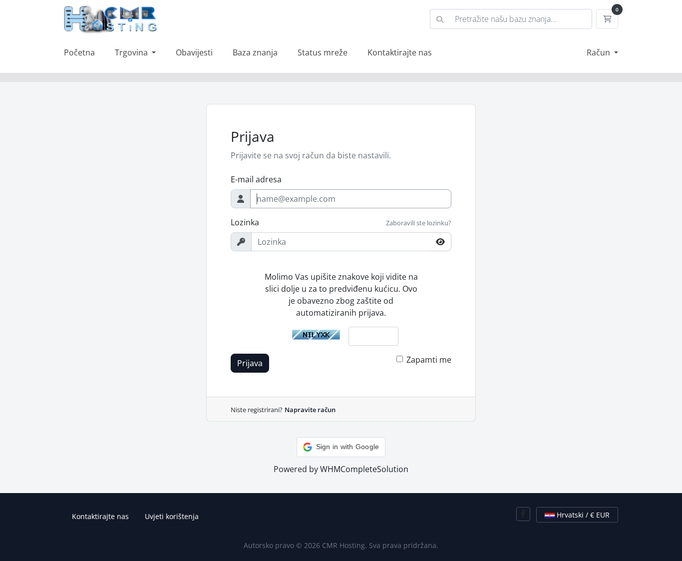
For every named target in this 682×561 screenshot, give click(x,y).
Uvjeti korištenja (172, 516)
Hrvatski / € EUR (582, 515)
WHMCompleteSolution (364, 469)
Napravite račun (310, 409)
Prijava (250, 363)
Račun (599, 52)
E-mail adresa (256, 179)
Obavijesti (194, 52)
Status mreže (322, 52)
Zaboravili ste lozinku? (418, 222)
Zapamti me (428, 359)
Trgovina (132, 52)
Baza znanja (255, 52)
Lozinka (245, 222)
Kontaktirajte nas (399, 52)
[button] (341, 447)
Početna (79, 52)
